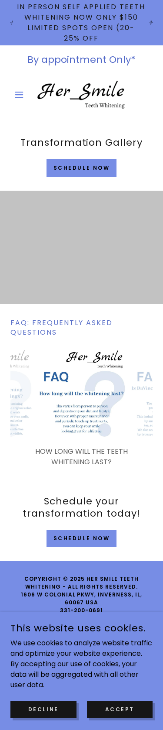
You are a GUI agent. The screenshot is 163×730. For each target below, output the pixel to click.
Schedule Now (81, 167)
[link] (81, 94)
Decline (43, 709)
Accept (119, 709)
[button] (21, 94)
